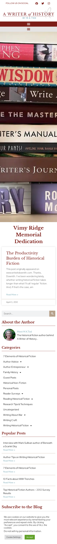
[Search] (52, 314)
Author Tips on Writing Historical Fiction (24, 457)
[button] (28, 24)
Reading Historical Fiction (16, 398)
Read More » (12, 294)
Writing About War (12, 414)
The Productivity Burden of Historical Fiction (25, 258)
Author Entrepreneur (14, 367)
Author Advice (11, 361)
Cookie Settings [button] (13, 537)
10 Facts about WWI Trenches (18, 479)
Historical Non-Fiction (14, 382)
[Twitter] (42, 3)
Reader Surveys (11, 393)
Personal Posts (11, 388)
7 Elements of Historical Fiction (19, 356)
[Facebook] (36, 3)
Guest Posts (9, 377)
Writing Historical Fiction (16, 425)
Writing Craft (10, 420)
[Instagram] (48, 3)
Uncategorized (11, 409)
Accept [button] (29, 537)
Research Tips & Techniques (18, 404)
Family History (10, 372)
